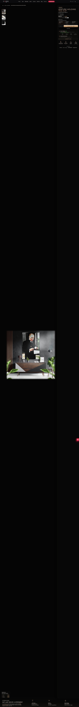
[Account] (70, 1)
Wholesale (26, 1)
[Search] (73, 1)
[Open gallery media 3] (4, 22)
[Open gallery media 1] (4, 11)
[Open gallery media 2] (4, 17)
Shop (19, 1)
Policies (45, 1)
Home (3, 5)
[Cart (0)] (75, 1)
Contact (34, 1)
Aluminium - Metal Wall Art (7, 5)
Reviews (38, 1)
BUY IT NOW (68, 28)
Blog (41, 1)
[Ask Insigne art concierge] (78, 439)
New (23, 1)
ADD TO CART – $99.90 (71, 26)
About (31, 1)
